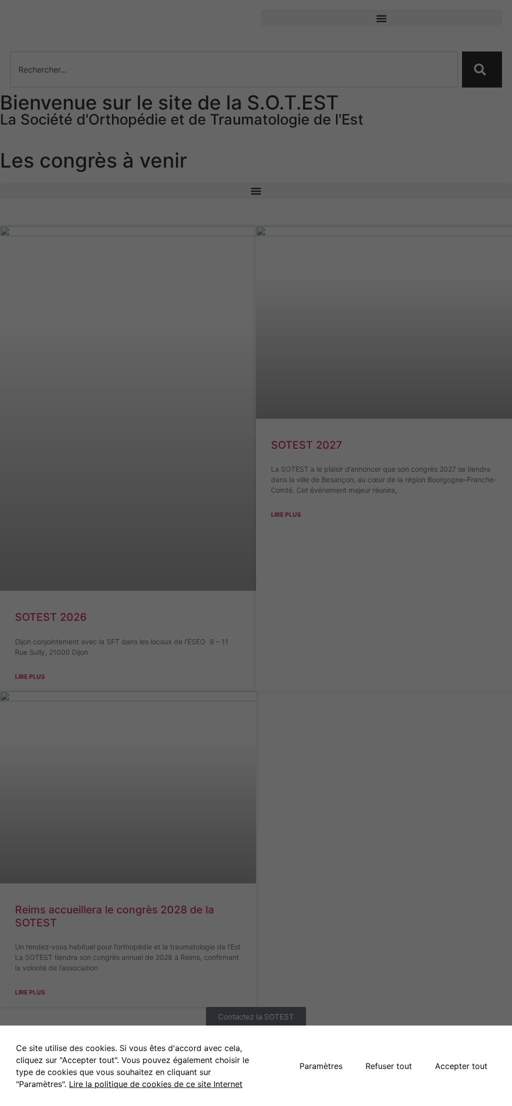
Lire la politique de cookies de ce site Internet (155, 1084)
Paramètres (321, 1066)
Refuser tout (389, 1066)
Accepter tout (461, 1066)
